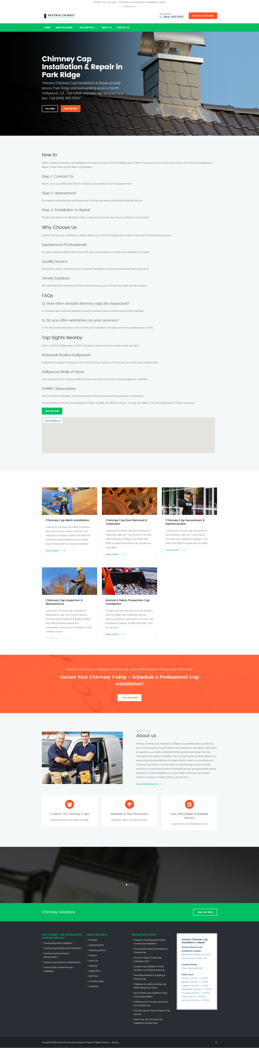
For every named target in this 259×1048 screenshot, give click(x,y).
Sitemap (115, 1042)
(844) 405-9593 (173, 17)
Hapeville (93, 965)
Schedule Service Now (203, 16)
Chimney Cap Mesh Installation (58, 943)
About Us (106, 27)
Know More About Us (147, 784)
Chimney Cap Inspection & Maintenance (62, 962)
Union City (93, 960)
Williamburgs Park (97, 950)
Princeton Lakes (96, 981)
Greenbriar (93, 986)
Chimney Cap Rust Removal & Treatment (62, 948)
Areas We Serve (63, 27)
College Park (94, 970)
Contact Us (128, 6)
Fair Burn (93, 955)
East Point (93, 976)
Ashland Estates (96, 945)
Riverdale (93, 940)
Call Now (50, 108)
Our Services (87, 27)
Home (47, 27)
